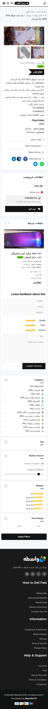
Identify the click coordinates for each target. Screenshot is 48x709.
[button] (9, 223)
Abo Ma (39, 186)
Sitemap (43, 639)
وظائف (35, 405)
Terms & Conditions (38, 680)
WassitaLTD (31, 698)
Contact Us (42, 684)
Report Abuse (34, 152)
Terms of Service (39, 643)
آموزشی (34, 390)
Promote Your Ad (39, 612)
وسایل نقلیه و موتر (30, 397)
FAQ (45, 670)
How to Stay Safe (39, 675)
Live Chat (42, 666)
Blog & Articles (40, 634)
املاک (35, 394)
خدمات (35, 409)
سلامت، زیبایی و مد (29, 416)
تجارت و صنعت (31, 427)
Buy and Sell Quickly (37, 598)
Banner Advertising (38, 607)
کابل (37, 275)
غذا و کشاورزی (31, 420)
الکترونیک (34, 401)
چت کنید (32, 209)
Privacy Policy (40, 648)
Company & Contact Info (36, 629)
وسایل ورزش (33, 431)
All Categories (37, 386)
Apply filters (24, 537)
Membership (41, 602)
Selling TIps (41, 593)
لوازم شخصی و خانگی (28, 412)
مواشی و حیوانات (31, 423)
